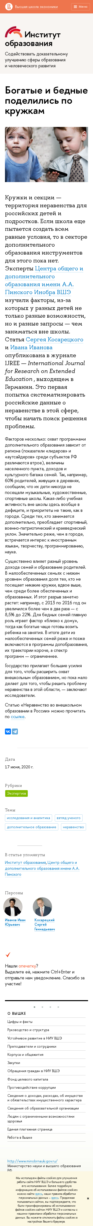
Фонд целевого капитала (27, 1079)
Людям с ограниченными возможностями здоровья (40, 1118)
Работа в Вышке (19, 1137)
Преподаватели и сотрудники (31, 1046)
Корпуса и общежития (25, 1054)
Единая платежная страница (29, 1129)
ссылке (18, 716)
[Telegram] (15, 731)
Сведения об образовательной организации (43, 1108)
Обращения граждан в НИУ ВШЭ (33, 1070)
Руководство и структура (28, 1029)
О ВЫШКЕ (16, 1013)
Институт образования (25, 862)
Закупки (13, 1062)
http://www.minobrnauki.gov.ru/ (32, 1161)
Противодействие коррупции (31, 1087)
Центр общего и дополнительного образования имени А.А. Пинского (42, 868)
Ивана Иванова (31, 347)
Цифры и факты (19, 1021)
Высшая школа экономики (36, 6)
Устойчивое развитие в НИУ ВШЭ (34, 1038)
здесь (38, 1194)
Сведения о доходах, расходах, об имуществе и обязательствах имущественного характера (45, 1097)
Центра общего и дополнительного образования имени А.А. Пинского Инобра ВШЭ (44, 280)
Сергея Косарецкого (54, 339)
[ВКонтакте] (8, 731)
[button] (34, 1007)
